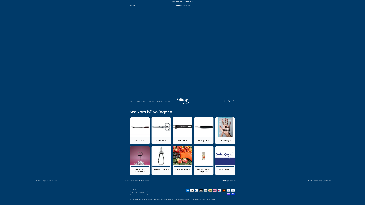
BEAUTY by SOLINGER (140, 170)
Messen (138, 140)
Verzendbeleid (211, 199)
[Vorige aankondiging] (162, 5)
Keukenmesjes (223, 169)
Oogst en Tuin (181, 169)
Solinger (137, 199)
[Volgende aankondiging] (203, 5)
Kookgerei (202, 140)
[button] (142, 101)
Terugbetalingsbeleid (198, 199)
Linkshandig (224, 140)
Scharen (160, 140)
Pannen (181, 140)
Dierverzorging (160, 169)
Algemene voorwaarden (183, 199)
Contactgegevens (168, 199)
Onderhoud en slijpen (203, 170)
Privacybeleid (158, 199)
